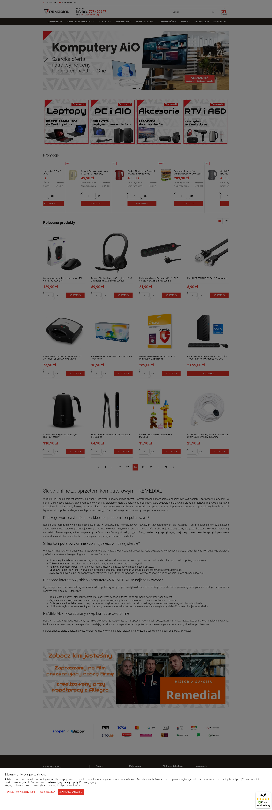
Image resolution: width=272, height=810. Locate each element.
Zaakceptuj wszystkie (71, 792)
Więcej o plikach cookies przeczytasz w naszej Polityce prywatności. (43, 785)
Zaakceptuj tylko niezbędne (21, 792)
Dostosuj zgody (47, 792)
